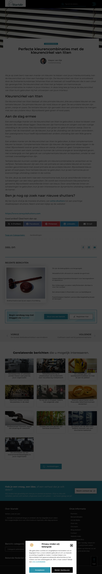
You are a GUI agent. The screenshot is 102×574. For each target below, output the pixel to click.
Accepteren (40, 570)
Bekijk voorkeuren (62, 570)
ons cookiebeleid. (39, 562)
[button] (71, 545)
